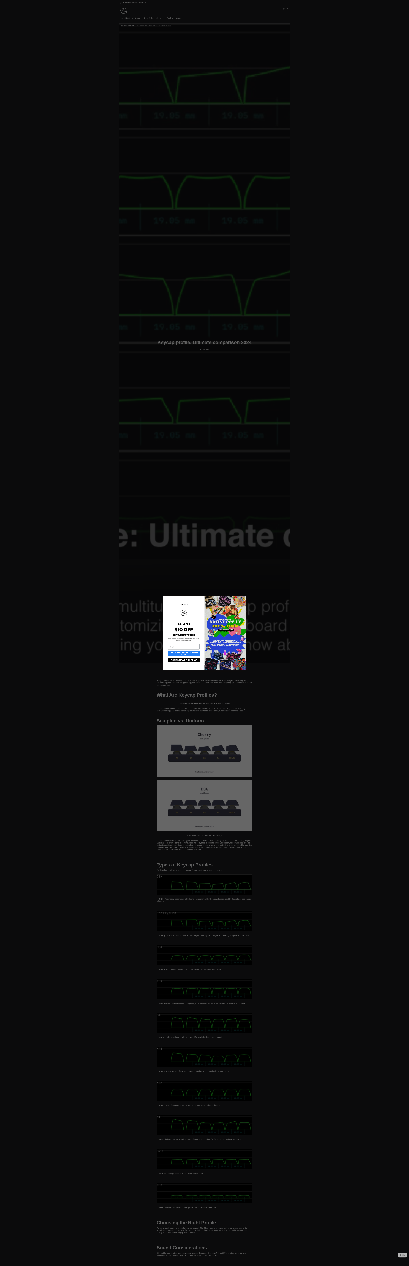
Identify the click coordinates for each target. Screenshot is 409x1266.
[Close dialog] (243, 599)
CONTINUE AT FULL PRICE (184, 660)
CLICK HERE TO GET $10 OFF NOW (183, 653)
